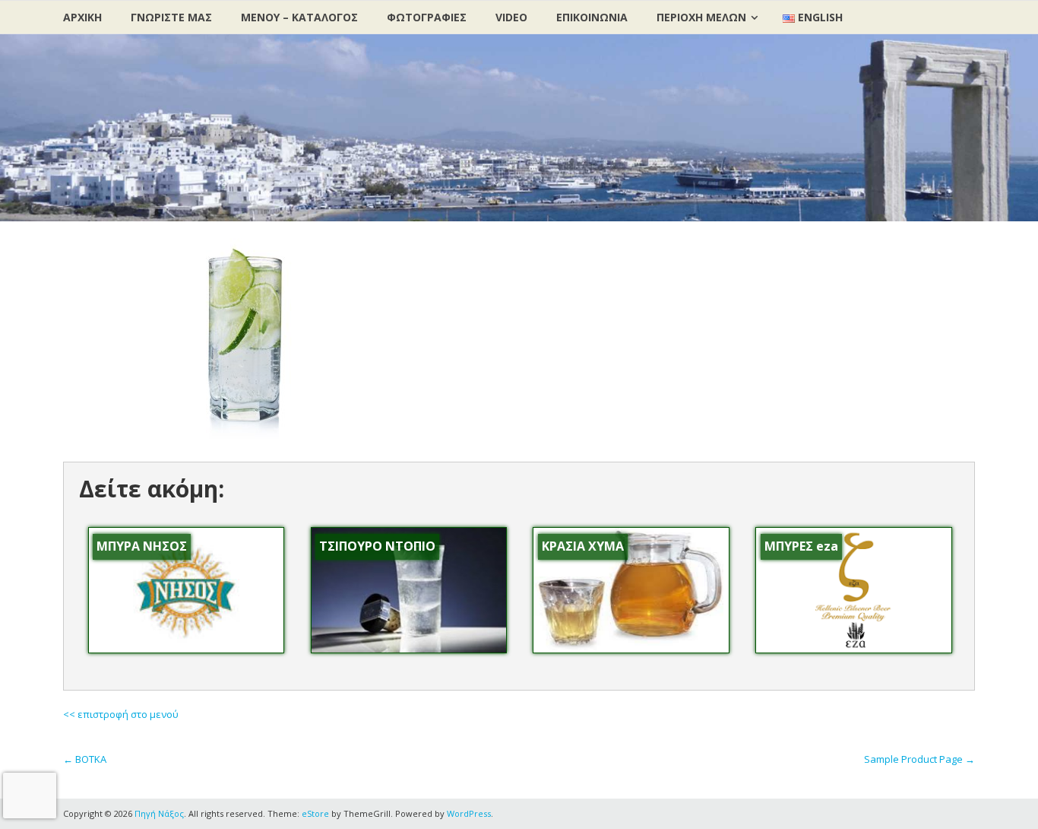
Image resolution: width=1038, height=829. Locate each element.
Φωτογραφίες (427, 17)
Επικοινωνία (592, 17)
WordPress (469, 813)
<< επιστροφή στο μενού (121, 714)
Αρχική (82, 17)
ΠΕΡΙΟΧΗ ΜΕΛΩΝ (701, 17)
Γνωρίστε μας (171, 17)
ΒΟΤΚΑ (84, 759)
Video (511, 17)
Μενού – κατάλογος (299, 17)
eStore (315, 813)
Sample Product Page (919, 759)
